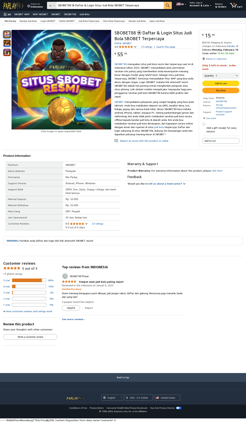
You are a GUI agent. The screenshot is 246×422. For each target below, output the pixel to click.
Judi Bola (84, 14)
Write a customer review (30, 336)
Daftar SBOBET (123, 43)
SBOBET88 (70, 14)
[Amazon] (14, 5)
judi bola (159, 127)
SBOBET (56, 14)
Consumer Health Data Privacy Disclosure (126, 408)
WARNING (12, 240)
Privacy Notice (97, 408)
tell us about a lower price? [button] (166, 183)
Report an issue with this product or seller (143, 140)
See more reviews (72, 319)
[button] (35, 5)
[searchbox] (110, 5)
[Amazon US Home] (75, 396)
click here (217, 170)
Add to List (210, 140)
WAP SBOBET (40, 14)
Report (89, 307)
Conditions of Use (78, 408)
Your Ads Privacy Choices (162, 408)
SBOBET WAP (22, 14)
